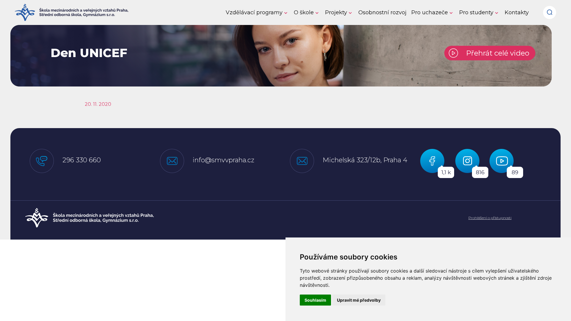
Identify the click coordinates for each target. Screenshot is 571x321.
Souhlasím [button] (315, 300)
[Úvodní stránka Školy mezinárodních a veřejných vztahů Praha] (89, 218)
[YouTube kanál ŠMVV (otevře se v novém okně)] (506, 163)
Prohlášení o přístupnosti (490, 217)
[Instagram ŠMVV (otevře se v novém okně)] (472, 163)
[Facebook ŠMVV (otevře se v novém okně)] (437, 163)
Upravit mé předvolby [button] (359, 300)
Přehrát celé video (495, 53)
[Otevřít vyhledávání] (549, 10)
